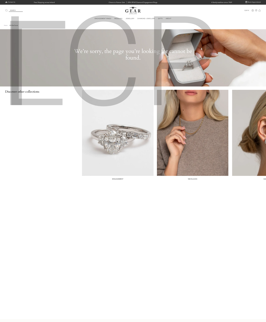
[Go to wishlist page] (256, 10)
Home (5, 25)
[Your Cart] (259, 10)
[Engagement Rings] (118, 133)
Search (13, 10)
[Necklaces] (192, 133)
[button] (103, 18)
